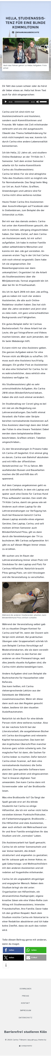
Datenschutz (25, 1018)
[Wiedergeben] (5, 101)
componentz (26, 1046)
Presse (25, 996)
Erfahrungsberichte (27, 33)
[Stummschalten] (37, 101)
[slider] (43, 101)
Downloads (25, 989)
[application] (25, 103)
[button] (13, 950)
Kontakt (25, 1003)
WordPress (33, 1040)
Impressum (25, 1011)
